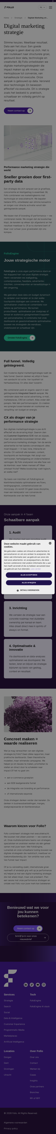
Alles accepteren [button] (29, 575)
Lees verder (36, 569)
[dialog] (28, 567)
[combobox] (50, 543)
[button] (28, 590)
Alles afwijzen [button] (29, 583)
